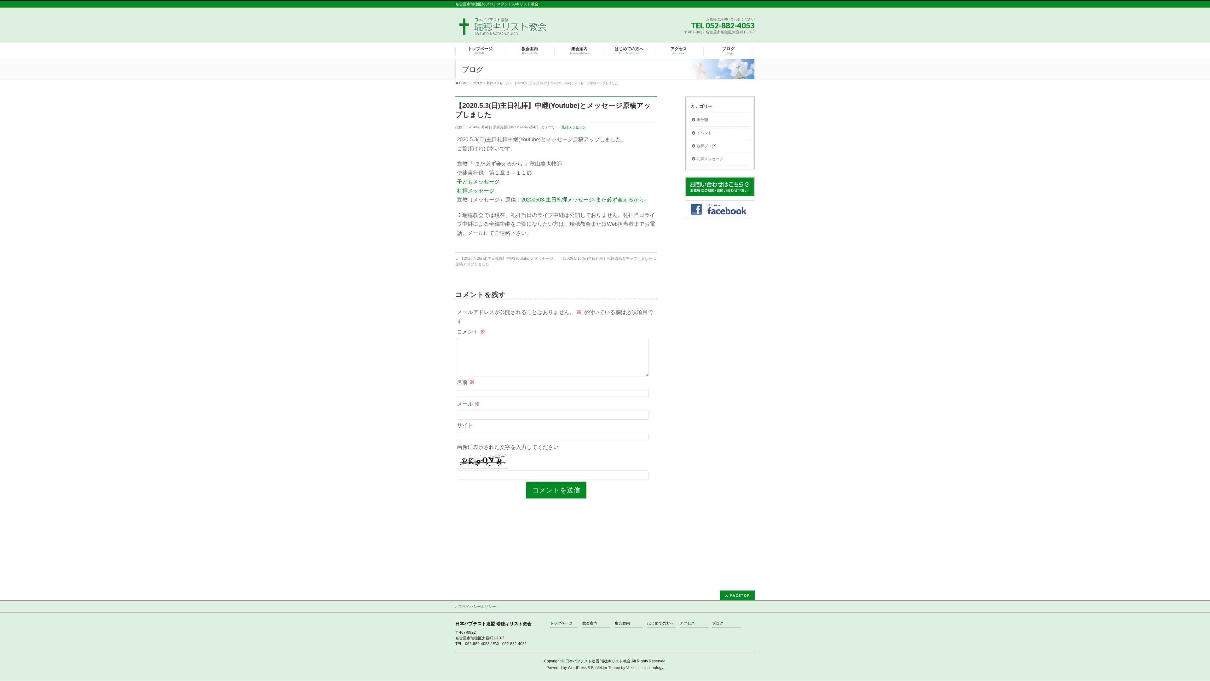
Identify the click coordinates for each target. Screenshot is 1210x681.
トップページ (561, 623)
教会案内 (589, 623)
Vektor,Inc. (634, 668)
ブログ (717, 623)
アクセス (687, 623)
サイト (465, 425)
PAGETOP (740, 595)
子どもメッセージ (478, 182)
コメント (471, 332)
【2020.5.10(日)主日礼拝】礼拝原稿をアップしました (609, 258)
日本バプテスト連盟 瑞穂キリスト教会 (598, 661)
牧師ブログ (706, 146)
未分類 (702, 120)
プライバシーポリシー (477, 606)
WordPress (577, 668)
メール (468, 404)
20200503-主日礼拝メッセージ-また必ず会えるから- (583, 200)
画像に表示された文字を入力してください (508, 447)
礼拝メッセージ (574, 127)
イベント (704, 133)
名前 (466, 382)
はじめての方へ (660, 623)
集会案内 (622, 623)
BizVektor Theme (605, 668)
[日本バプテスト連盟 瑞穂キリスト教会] (503, 29)
